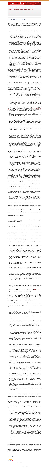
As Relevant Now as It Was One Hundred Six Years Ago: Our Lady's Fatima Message (23, 9)
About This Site (10, 9)
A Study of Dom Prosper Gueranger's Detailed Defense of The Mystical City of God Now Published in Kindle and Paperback (23, 7)
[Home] (24, 3)
